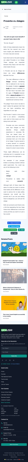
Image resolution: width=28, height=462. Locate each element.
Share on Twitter (15, 226)
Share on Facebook (15, 223)
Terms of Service (21, 455)
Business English (5, 397)
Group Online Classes (7, 392)
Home (2, 371)
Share (15, 233)
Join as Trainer (5, 384)
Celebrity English (5, 400)
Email (22, 229)
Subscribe (14, 356)
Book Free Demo (5, 402)
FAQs (2, 382)
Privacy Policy (12, 455)
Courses (3, 374)
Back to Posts (7, 9)
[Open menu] (25, 2)
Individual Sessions (6, 395)
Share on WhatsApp (11, 229)
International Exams (6, 376)
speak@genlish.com (8, 429)
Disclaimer (5, 455)
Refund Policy (14, 457)
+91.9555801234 (7, 425)
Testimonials (4, 379)
